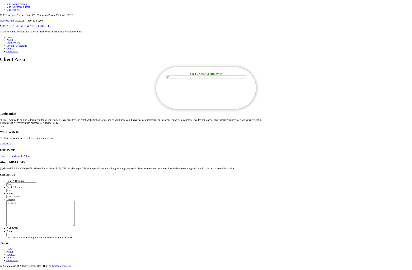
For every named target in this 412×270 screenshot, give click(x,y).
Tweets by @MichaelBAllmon (15, 156)
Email (15, 187)
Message (10, 199)
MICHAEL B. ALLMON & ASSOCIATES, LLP (25, 26)
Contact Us (5, 143)
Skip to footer (13, 9)
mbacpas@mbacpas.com (12, 20)
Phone (9, 193)
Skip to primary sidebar (18, 6)
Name (15, 181)
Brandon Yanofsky (61, 266)
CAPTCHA (12, 228)
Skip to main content (16, 4)
